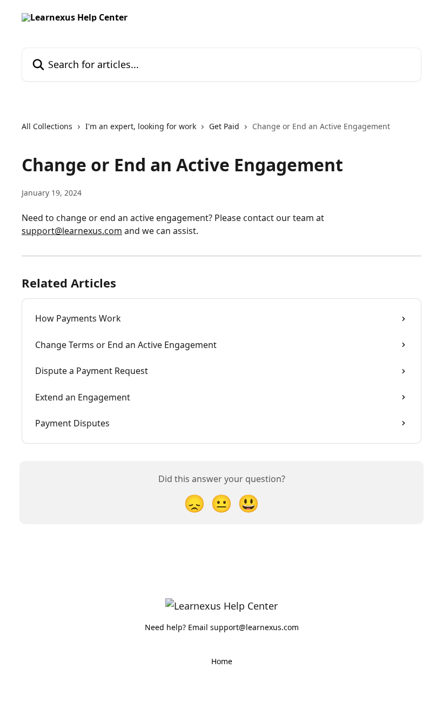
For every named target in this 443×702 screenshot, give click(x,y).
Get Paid (224, 126)
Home (221, 661)
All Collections (47, 126)
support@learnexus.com (72, 231)
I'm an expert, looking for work (140, 126)
